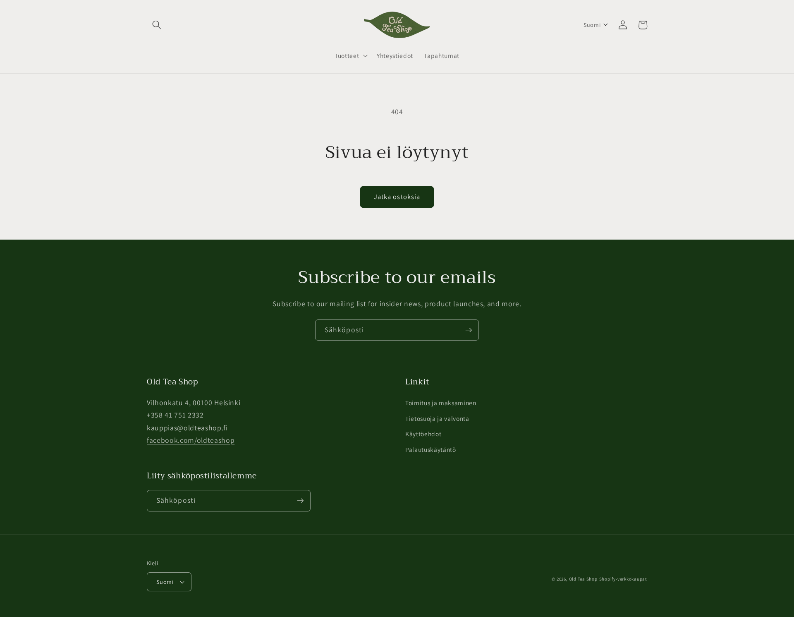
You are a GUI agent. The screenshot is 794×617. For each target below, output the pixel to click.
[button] (157, 25)
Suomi (164, 582)
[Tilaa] (468, 330)
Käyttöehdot (423, 434)
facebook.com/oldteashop (190, 440)
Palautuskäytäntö (430, 449)
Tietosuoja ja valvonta (437, 418)
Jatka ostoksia (397, 196)
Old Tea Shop (583, 579)
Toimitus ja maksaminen (440, 403)
